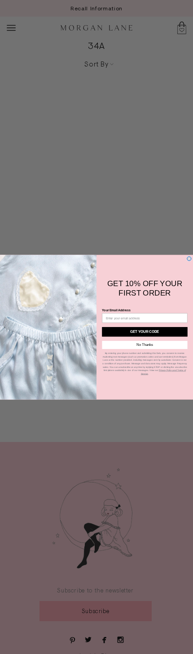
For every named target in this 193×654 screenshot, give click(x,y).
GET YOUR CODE (144, 331)
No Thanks (144, 344)
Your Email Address (116, 310)
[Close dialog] (189, 258)
